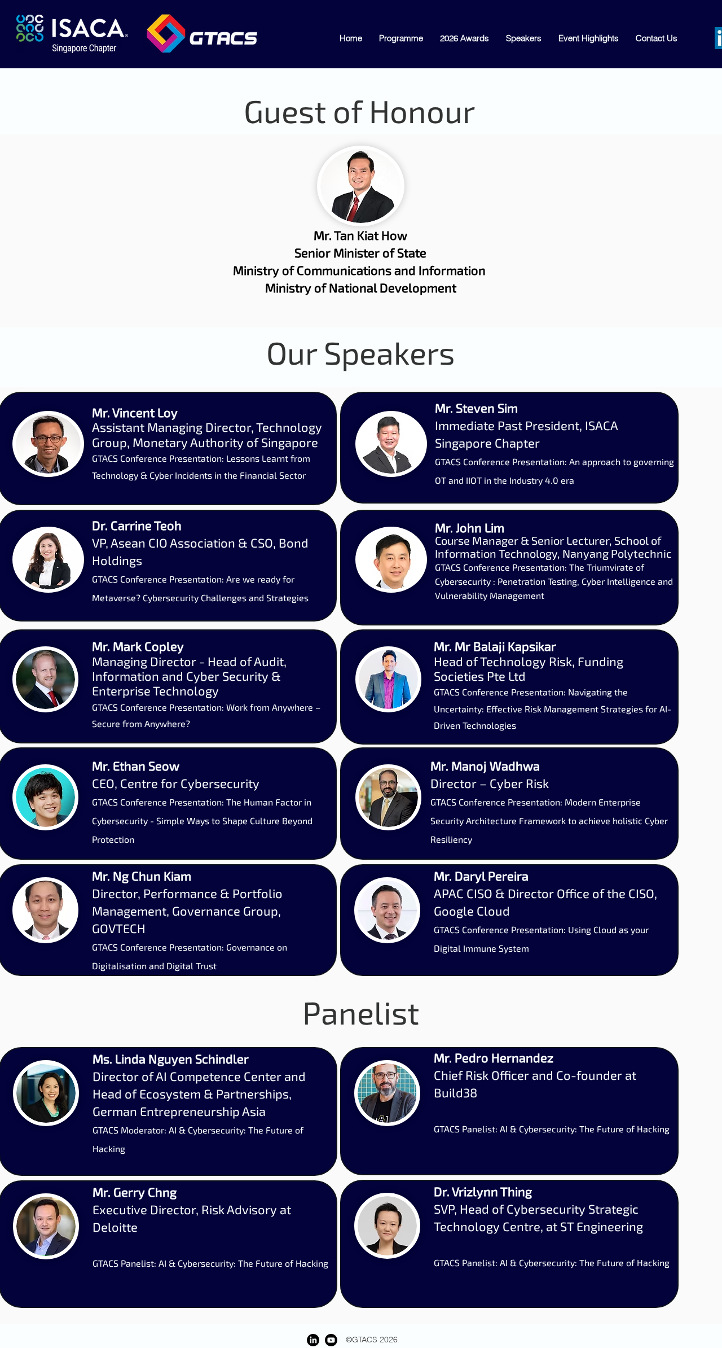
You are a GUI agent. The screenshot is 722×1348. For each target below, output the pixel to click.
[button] (656, 38)
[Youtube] (331, 1340)
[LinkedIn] (313, 1340)
